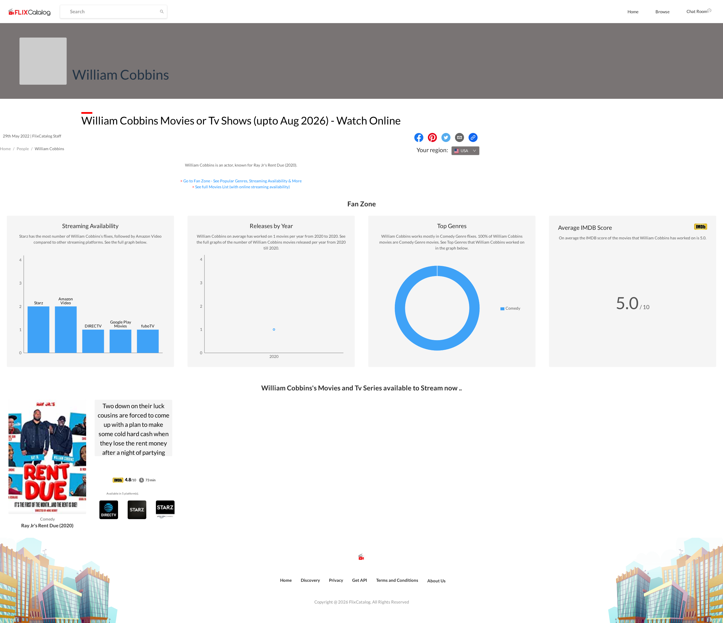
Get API (359, 580)
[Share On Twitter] (445, 137)
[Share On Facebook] (418, 137)
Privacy (336, 580)
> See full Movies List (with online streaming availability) (241, 186)
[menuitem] (633, 11)
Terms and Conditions (397, 580)
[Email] (459, 137)
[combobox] (465, 150)
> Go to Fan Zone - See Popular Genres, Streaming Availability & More (241, 180)
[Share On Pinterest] (432, 137)
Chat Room (697, 11)
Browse (663, 11)
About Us (436, 580)
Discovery (310, 580)
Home (633, 11)
